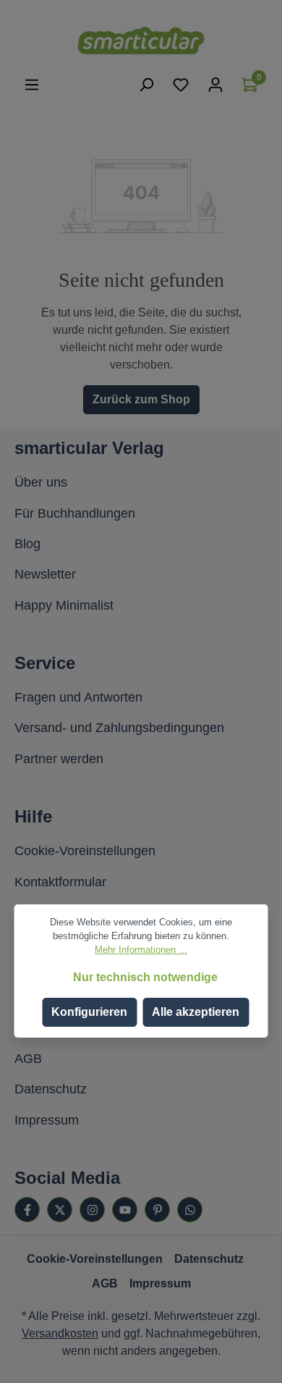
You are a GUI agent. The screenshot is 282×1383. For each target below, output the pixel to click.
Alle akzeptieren (195, 1012)
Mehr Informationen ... (141, 949)
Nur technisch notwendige (145, 977)
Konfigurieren (89, 1012)
